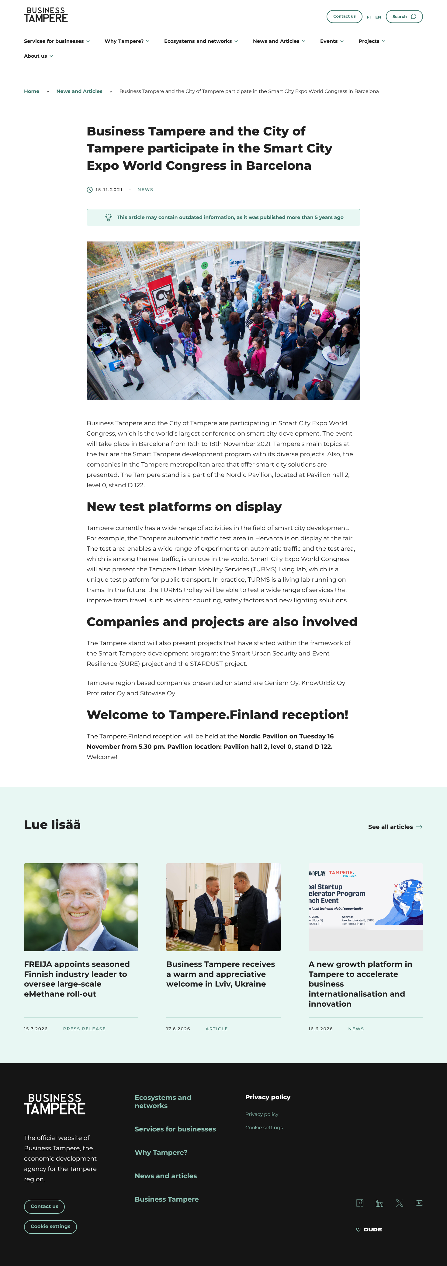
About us (35, 56)
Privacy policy (261, 1114)
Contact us (344, 16)
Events (329, 41)
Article (217, 1029)
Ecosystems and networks (198, 41)
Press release (84, 1029)
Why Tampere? (124, 41)
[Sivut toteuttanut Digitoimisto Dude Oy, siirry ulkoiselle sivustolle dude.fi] (369, 1230)
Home (31, 91)
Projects (369, 41)
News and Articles (276, 41)
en (378, 17)
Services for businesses (54, 41)
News (145, 189)
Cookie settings (50, 1227)
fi (369, 17)
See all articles (390, 826)
